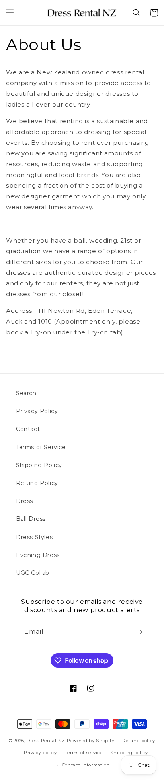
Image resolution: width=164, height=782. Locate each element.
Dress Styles (34, 537)
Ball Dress (31, 518)
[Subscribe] (139, 632)
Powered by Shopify (91, 740)
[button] (10, 12)
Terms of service (83, 752)
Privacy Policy (37, 411)
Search (26, 393)
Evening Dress (38, 555)
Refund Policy (37, 483)
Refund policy (138, 740)
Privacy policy (40, 752)
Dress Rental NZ (46, 740)
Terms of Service (41, 447)
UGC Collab (32, 572)
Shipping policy (129, 752)
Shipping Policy (39, 465)
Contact (28, 429)
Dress (24, 501)
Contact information (86, 765)
